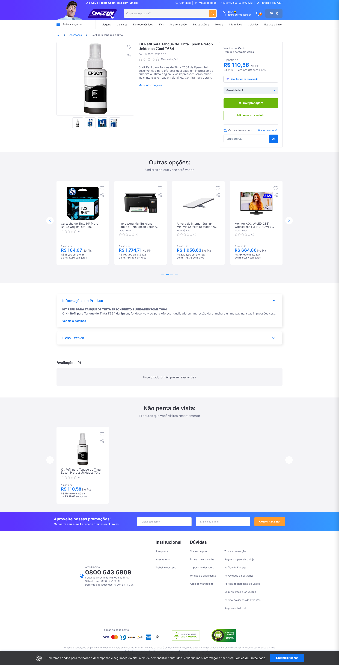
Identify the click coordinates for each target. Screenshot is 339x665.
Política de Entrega (235, 567)
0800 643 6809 (108, 572)
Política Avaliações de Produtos (242, 599)
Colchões (253, 24)
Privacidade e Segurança (239, 575)
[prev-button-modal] (50, 220)
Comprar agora (253, 103)
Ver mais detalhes (74, 320)
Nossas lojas (163, 559)
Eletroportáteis (200, 24)
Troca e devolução (235, 551)
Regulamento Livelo (235, 608)
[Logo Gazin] (102, 14)
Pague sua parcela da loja (236, 2)
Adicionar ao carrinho (250, 115)
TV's (161, 24)
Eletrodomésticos (143, 24)
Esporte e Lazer (273, 24)
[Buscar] (212, 13)
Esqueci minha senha (202, 559)
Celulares (122, 24)
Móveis (219, 24)
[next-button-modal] (289, 220)
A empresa (162, 551)
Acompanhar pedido (201, 583)
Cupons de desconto (202, 567)
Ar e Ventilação (178, 24)
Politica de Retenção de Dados (242, 583)
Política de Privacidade (249, 658)
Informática (235, 24)
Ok (273, 138)
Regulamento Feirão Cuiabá (240, 591)
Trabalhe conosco (166, 567)
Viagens (106, 24)
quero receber (270, 521)
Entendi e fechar (287, 657)
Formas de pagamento (203, 575)
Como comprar (198, 551)
